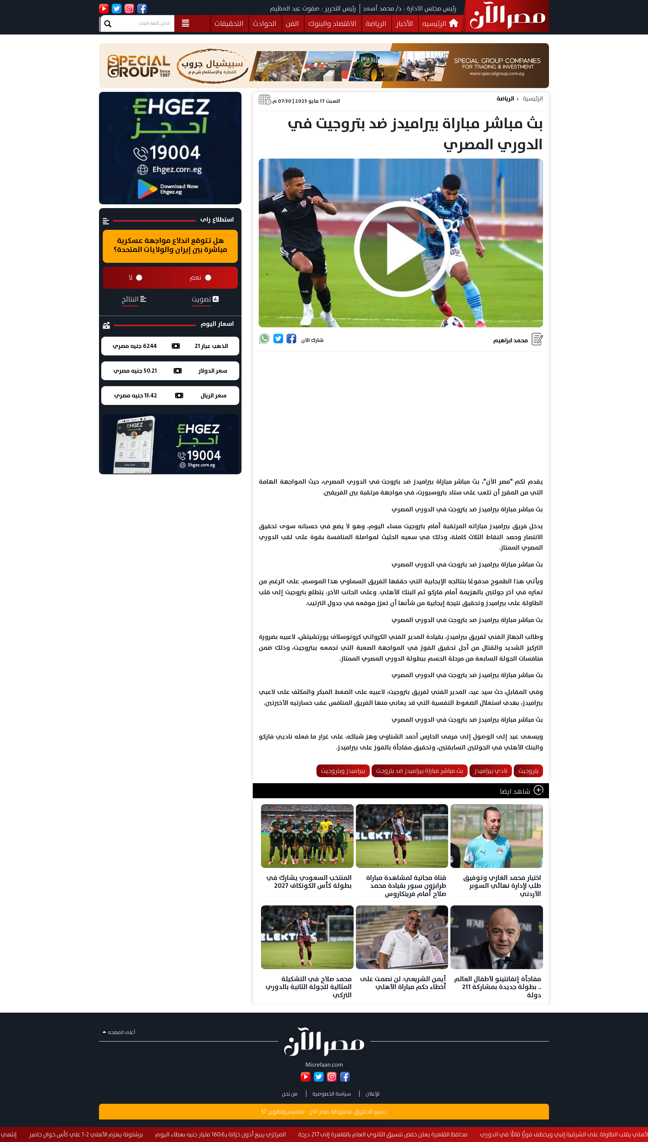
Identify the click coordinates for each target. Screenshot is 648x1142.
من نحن (290, 1093)
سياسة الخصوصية (331, 1093)
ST (264, 1111)
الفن (292, 23)
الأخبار (404, 23)
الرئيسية (533, 98)
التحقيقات (228, 23)
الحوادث (264, 23)
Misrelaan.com (324, 1065)
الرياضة (376, 23)
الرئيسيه (435, 23)
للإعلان (373, 1093)
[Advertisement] (401, 414)
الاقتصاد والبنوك (332, 23)
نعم (195, 277)
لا (130, 277)
